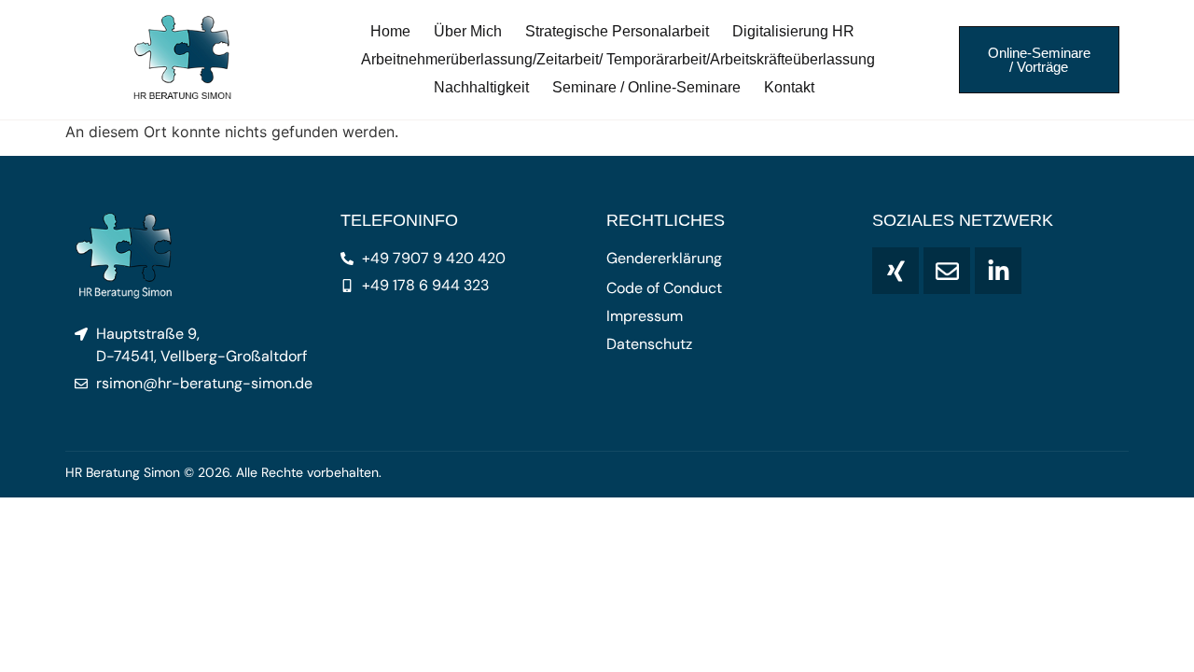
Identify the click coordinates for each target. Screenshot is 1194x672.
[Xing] (895, 270)
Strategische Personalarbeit (617, 31)
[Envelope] (946, 270)
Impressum (644, 316)
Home (390, 31)
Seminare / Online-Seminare (646, 87)
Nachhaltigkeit (481, 87)
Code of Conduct (664, 288)
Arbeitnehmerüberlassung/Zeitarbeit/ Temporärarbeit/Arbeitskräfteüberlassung (618, 59)
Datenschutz (649, 344)
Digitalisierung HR (793, 31)
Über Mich (468, 31)
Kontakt (789, 87)
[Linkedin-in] (998, 270)
